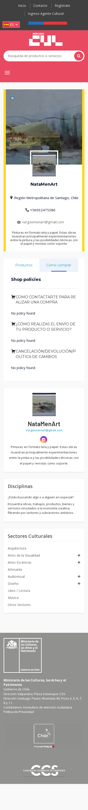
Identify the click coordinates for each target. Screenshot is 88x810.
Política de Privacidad (19, 712)
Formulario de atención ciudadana (47, 707)
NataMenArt (44, 423)
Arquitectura (17, 548)
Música (13, 597)
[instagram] (43, 439)
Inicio (22, 5)
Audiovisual (16, 576)
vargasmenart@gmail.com (43, 222)
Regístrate (62, 5)
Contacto (40, 5)
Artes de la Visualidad (24, 555)
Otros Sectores (19, 604)
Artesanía (15, 569)
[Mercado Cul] (45, 39)
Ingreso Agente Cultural (46, 13)
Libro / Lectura (19, 590)
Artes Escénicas (19, 562)
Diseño (13, 583)
